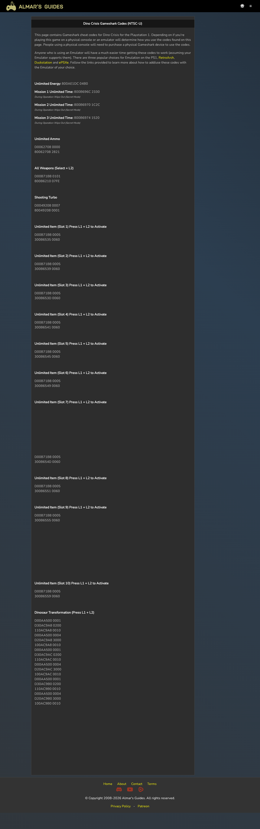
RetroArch (166, 57)
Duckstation (43, 62)
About (121, 784)
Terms (152, 784)
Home (107, 784)
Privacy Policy (121, 806)
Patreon (143, 806)
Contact (136, 784)
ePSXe (64, 62)
